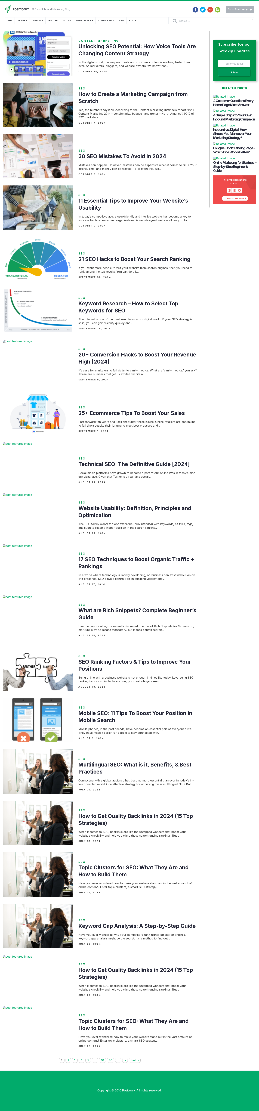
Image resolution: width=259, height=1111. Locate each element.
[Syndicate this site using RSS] (217, 7)
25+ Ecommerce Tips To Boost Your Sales (131, 413)
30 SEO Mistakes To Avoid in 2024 (122, 156)
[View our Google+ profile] (210, 7)
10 (102, 1060)
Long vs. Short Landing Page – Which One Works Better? (234, 150)
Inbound (53, 20)
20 (110, 1060)
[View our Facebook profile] (195, 7)
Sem (121, 20)
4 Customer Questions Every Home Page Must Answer (233, 103)
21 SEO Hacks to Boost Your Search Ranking (134, 259)
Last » (135, 1060)
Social (67, 20)
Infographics (84, 20)
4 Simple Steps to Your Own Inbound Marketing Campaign (234, 117)
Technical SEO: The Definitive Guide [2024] (134, 464)
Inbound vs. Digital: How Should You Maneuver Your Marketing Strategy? (232, 134)
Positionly (128, 1090)
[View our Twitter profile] (203, 7)
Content (37, 20)
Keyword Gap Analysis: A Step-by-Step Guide (137, 926)
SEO (9, 20)
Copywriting (106, 20)
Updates (22, 20)
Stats (132, 20)
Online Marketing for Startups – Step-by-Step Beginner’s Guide (234, 166)
